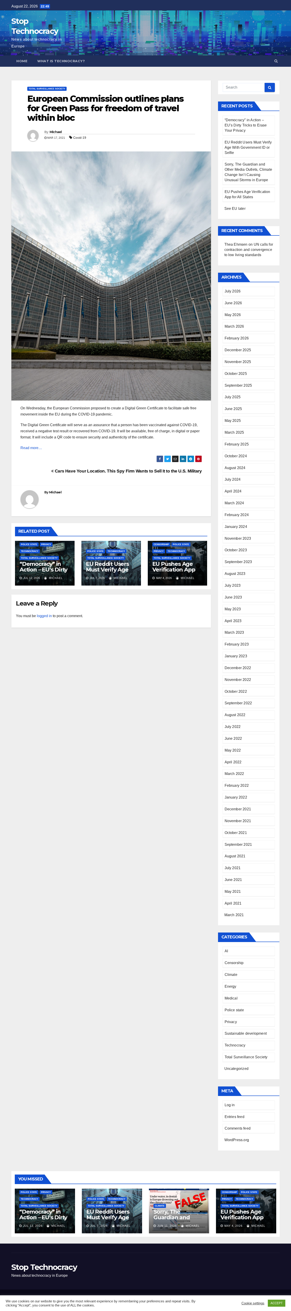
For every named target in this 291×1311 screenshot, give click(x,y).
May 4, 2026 (233, 1225)
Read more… (31, 448)
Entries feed (234, 1117)
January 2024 (236, 527)
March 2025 (234, 432)
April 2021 (233, 903)
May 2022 (233, 750)
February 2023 (237, 644)
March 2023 (234, 632)
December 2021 (238, 809)
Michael (56, 132)
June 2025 (233, 409)
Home (21, 61)
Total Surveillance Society (47, 88)
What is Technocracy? (61, 61)
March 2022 (234, 774)
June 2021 (233, 880)
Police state (29, 544)
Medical (231, 998)
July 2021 (233, 868)
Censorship (161, 544)
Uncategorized (236, 1069)
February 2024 (237, 515)
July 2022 (233, 727)
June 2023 (233, 597)
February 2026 (237, 338)
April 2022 (233, 762)
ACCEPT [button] (277, 1303)
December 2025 (238, 350)
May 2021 (233, 891)
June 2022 (233, 738)
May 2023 (233, 609)
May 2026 (233, 315)
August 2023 (235, 574)
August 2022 (235, 715)
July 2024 (233, 479)
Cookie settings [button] (252, 1303)
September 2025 (238, 385)
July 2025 (233, 397)
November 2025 (238, 362)
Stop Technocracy (44, 1267)
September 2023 (238, 562)
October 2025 (236, 374)
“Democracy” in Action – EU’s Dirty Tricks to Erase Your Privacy (43, 572)
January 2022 (236, 797)
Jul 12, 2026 (33, 1225)
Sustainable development (246, 1033)
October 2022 (236, 691)
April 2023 (233, 621)
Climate (231, 975)
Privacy (46, 544)
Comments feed (238, 1128)
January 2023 (236, 656)
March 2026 (234, 326)
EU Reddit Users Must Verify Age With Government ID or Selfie (110, 572)
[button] (276, 61)
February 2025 (237, 444)
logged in (44, 616)
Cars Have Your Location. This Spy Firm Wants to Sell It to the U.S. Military (128, 471)
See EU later (235, 208)
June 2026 (233, 303)
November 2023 (238, 538)
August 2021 (235, 856)
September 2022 (238, 703)
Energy (230, 986)
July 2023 (233, 585)
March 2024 (234, 503)
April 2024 (233, 491)
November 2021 (238, 821)
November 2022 (238, 680)
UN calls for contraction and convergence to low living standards (248, 249)
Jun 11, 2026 (167, 1225)
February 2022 (237, 785)
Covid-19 (79, 137)
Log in (230, 1105)
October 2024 (236, 456)
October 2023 (236, 550)
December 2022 (238, 668)
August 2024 (235, 468)
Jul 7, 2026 (99, 1225)
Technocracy (29, 551)
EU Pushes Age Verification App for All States (173, 570)
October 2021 (236, 833)
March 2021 (234, 915)
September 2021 (238, 844)
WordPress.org (236, 1140)
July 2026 (233, 291)
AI (226, 951)
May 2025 (233, 421)
